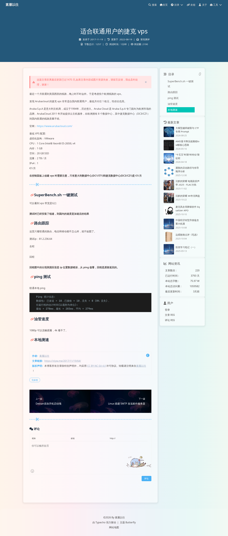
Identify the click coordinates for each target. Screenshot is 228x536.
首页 (165, 5)
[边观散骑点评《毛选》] (169, 237)
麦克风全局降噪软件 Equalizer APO (188, 208)
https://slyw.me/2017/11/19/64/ (62, 361)
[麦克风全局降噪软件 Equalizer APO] (169, 211)
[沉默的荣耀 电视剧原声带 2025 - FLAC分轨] (169, 185)
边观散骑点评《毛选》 (187, 234)
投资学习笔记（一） (186, 247)
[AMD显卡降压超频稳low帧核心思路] (169, 145)
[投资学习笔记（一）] (169, 249)
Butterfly (130, 522)
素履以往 (44, 356)
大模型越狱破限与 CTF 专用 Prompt (187, 129)
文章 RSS (170, 315)
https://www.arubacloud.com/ (54, 126)
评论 (146, 478)
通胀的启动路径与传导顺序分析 (187, 169)
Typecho (100, 522)
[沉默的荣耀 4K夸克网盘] (169, 198)
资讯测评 (145, 39)
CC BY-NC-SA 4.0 (96, 366)
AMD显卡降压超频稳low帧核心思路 (187, 143)
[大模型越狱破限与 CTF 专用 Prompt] (169, 132)
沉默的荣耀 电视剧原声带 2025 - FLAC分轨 (187, 182)
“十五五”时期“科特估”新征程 (188, 156)
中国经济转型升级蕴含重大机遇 (187, 222)
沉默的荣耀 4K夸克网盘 (188, 195)
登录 (167, 309)
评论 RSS (170, 320)
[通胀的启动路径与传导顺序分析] (169, 171)
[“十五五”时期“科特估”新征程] (169, 158)
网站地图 (114, 527)
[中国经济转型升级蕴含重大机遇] (169, 224)
